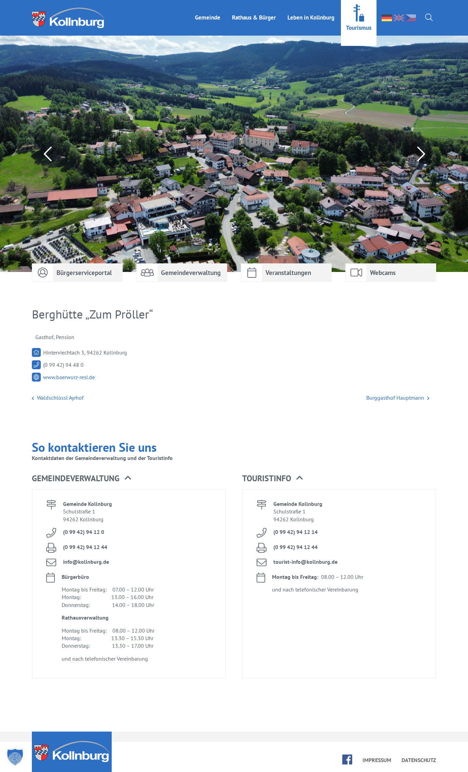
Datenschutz (419, 760)
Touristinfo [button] (266, 478)
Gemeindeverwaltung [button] (76, 478)
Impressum (376, 760)
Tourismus (358, 28)
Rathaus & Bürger (254, 17)
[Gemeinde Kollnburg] (70, 18)
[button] (15, 757)
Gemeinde (207, 17)
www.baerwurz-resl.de (69, 377)
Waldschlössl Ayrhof (60, 397)
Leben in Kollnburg (310, 17)
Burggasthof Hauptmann (396, 397)
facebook (347, 759)
